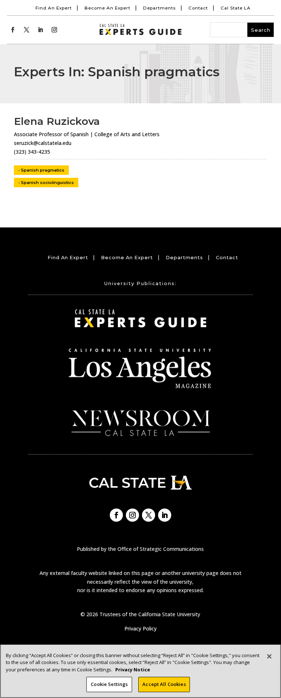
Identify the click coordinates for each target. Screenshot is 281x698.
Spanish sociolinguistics (47, 182)
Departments (159, 8)
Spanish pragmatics (42, 170)
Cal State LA (236, 8)
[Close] (269, 656)
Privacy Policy (140, 628)
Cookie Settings (109, 684)
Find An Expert (53, 8)
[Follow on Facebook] (12, 29)
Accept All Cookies (164, 684)
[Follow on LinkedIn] (40, 29)
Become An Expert (107, 8)
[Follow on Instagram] (54, 29)
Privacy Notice (132, 669)
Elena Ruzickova (57, 121)
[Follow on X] (26, 29)
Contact (198, 8)
